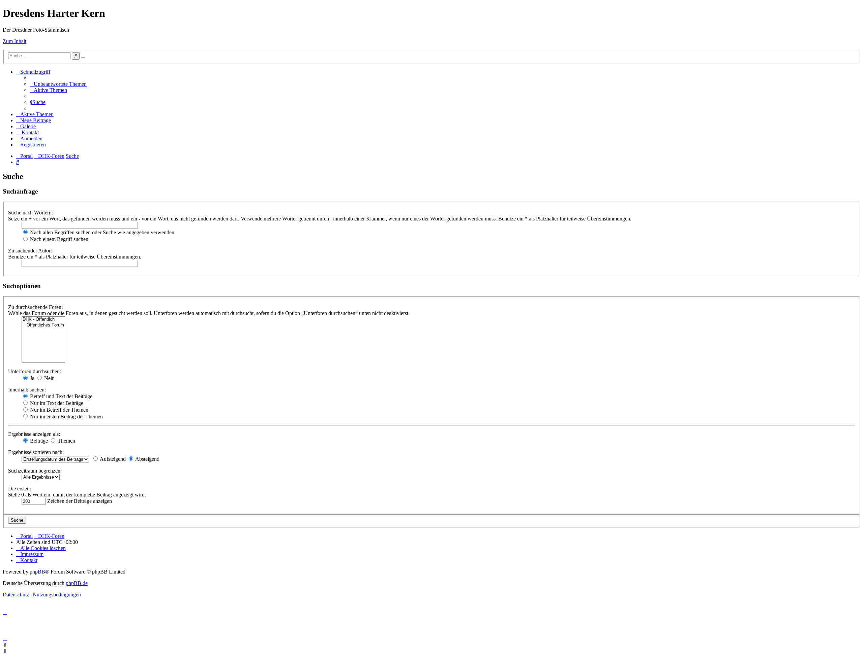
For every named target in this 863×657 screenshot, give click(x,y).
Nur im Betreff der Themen (58, 410)
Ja (31, 378)
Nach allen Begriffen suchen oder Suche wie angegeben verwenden (101, 232)
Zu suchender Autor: (30, 250)
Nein (49, 378)
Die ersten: (19, 488)
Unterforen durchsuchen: (34, 371)
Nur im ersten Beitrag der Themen (66, 416)
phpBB (37, 572)
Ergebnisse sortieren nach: (36, 452)
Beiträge (38, 441)
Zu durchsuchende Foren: (35, 307)
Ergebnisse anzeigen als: (34, 434)
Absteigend (146, 459)
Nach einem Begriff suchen (58, 239)
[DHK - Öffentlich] (43, 319)
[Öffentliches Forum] (43, 325)
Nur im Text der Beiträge (56, 403)
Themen (65, 441)
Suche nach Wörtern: (30, 212)
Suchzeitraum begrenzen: (35, 471)
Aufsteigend (112, 459)
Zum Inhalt (14, 41)
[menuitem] (58, 84)
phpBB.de (77, 583)
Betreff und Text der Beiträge (60, 396)
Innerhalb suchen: (27, 389)
